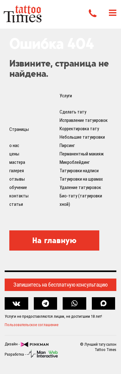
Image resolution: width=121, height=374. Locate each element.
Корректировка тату (79, 129)
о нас (14, 145)
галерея (16, 170)
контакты (19, 196)
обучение (18, 187)
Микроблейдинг (75, 162)
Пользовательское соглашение (31, 324)
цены (14, 154)
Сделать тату (73, 112)
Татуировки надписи (79, 170)
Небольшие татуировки (82, 137)
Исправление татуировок (84, 120)
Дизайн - (12, 344)
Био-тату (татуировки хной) (81, 200)
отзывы (17, 179)
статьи (16, 204)
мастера (17, 162)
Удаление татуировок (80, 187)
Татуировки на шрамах (81, 179)
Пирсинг (67, 145)
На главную (54, 240)
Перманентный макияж (82, 154)
